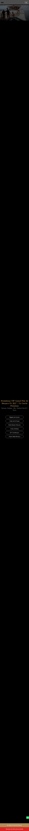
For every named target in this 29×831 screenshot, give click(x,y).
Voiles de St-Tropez (15, 421)
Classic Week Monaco (14, 436)
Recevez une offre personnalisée (14, 829)
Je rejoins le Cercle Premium (14, 825)
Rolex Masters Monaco (14, 425)
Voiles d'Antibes (14, 429)
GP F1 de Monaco (14, 432)
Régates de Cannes (14, 417)
